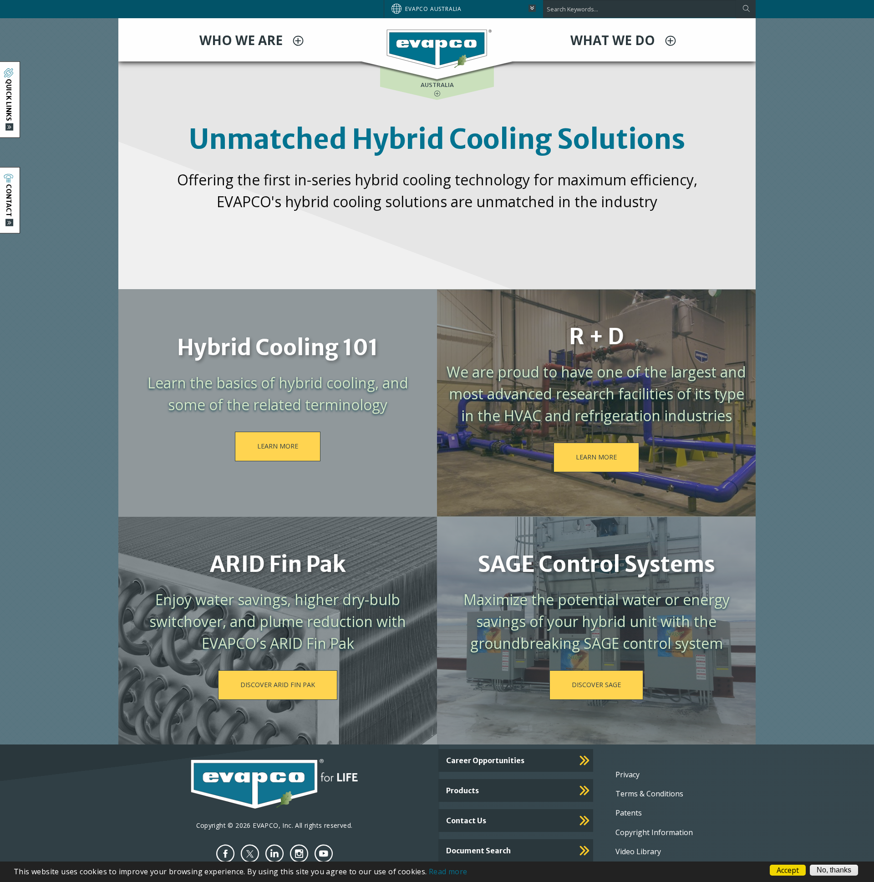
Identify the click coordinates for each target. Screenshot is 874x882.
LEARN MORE (277, 446)
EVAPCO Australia (433, 9)
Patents (628, 813)
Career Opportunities (485, 760)
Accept (788, 870)
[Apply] (746, 9)
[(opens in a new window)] (225, 853)
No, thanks (834, 870)
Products (462, 790)
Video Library (638, 851)
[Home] (437, 49)
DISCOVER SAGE (596, 684)
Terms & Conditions (649, 794)
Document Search (478, 850)
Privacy (627, 775)
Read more (448, 872)
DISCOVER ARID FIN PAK (277, 684)
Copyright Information (654, 832)
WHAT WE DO (614, 40)
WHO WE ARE (242, 40)
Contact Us (466, 820)
